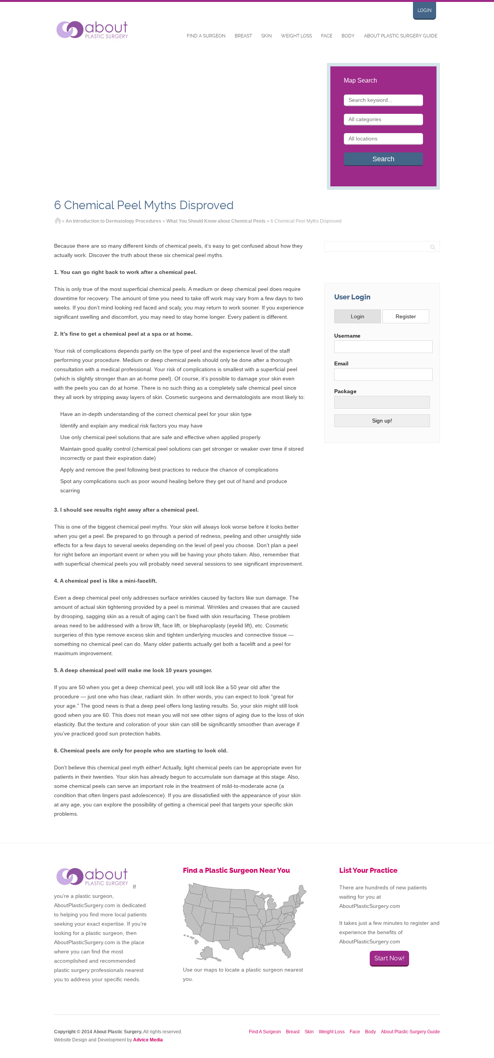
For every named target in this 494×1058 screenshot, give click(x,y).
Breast (243, 36)
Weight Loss (296, 36)
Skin (266, 36)
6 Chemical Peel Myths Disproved (144, 205)
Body (348, 36)
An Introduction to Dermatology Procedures (113, 221)
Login (424, 10)
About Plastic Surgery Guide (400, 36)
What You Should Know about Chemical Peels (216, 221)
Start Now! (389, 958)
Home (58, 221)
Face (326, 36)
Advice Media (148, 1040)
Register (406, 316)
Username (347, 336)
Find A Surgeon (206, 36)
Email (341, 363)
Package (345, 391)
